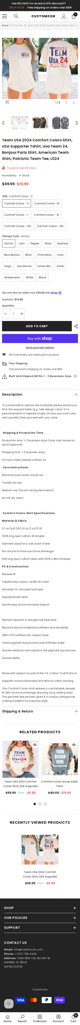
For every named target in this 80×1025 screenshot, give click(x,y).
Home (5, 25)
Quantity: (8, 305)
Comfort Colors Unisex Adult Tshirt (59, 784)
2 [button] (40, 804)
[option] (40, 68)
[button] (66, 102)
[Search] (16, 16)
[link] (22, 1018)
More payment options (40, 347)
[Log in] (64, 16)
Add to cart (37, 326)
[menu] (4, 16)
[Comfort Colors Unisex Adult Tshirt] (59, 759)
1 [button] (34, 804)
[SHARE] (75, 326)
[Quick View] (35, 745)
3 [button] (45, 804)
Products (18, 25)
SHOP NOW (16, 7)
